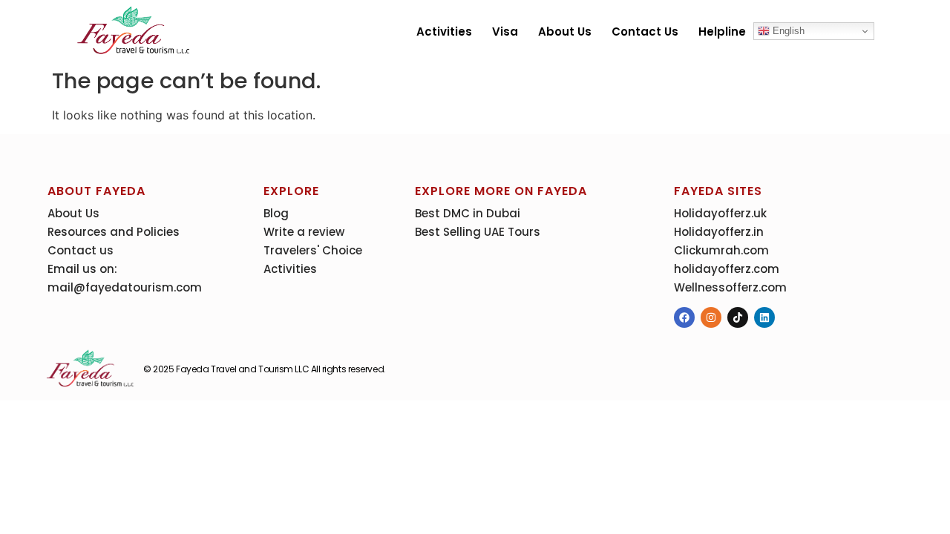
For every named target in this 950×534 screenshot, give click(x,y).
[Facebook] (684, 317)
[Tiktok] (737, 317)
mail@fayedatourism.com (125, 287)
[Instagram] (711, 317)
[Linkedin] (764, 317)
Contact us (645, 31)
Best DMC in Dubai (467, 213)
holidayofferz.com (726, 269)
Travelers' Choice (312, 250)
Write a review (303, 232)
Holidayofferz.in (719, 232)
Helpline (722, 31)
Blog (276, 213)
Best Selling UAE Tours (477, 232)
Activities (444, 31)
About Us (565, 31)
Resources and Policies (114, 232)
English (787, 30)
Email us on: (82, 269)
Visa (505, 31)
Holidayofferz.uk (720, 213)
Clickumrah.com (721, 250)
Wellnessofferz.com (730, 287)
